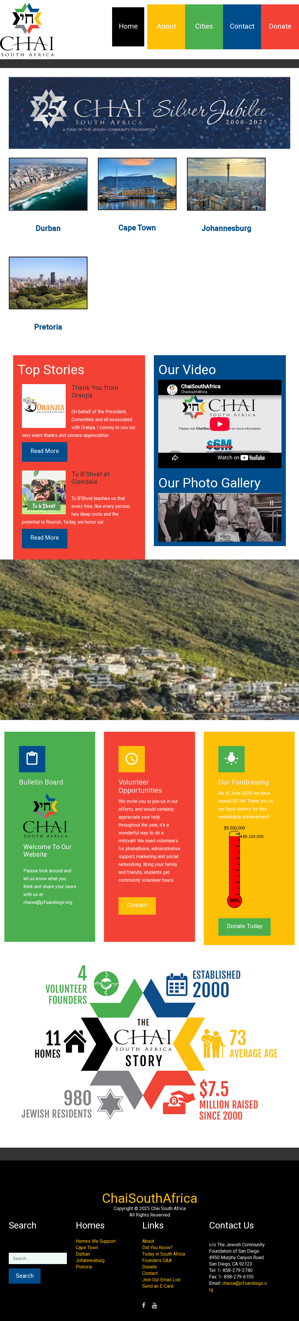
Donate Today (244, 926)
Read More (44, 450)
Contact (242, 26)
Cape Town (87, 1247)
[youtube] (154, 1306)
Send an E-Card (157, 1286)
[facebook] (143, 1306)
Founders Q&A (157, 1260)
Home (128, 26)
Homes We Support (96, 1241)
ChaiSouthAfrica (149, 1198)
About (166, 26)
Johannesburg (90, 1260)
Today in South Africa (163, 1254)
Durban (83, 1254)
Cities (204, 26)
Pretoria (84, 1267)
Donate (280, 26)
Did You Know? (157, 1247)
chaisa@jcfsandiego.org (47, 902)
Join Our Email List (161, 1279)
